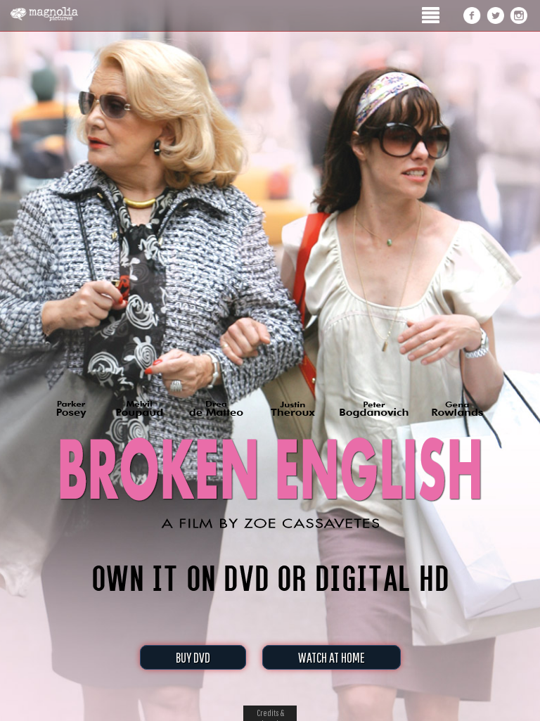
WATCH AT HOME (331, 657)
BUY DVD (193, 657)
